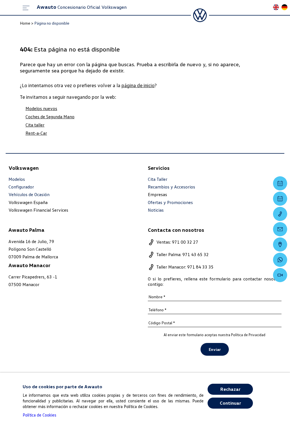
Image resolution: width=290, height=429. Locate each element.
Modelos (16, 179)
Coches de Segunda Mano (49, 116)
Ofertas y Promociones (170, 202)
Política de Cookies (39, 414)
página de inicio (138, 85)
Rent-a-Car (36, 133)
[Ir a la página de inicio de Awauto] (200, 15)
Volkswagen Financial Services (38, 210)
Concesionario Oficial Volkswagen (82, 7)
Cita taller (34, 125)
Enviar (215, 349)
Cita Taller (157, 179)
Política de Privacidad (248, 335)
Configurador (21, 187)
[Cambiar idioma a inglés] (277, 7)
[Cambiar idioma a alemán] (286, 7)
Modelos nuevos (41, 108)
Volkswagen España (28, 202)
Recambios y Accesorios (171, 187)
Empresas (157, 194)
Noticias (156, 210)
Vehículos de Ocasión (29, 194)
